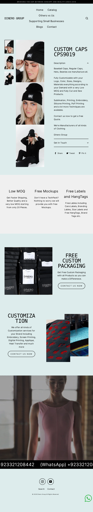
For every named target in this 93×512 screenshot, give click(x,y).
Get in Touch (60, 143)
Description (59, 63)
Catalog (52, 9)
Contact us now (72, 286)
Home (39, 9)
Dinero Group (14, 18)
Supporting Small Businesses (46, 21)
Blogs (39, 26)
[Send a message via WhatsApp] (88, 498)
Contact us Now (21, 354)
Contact (52, 26)
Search (41, 489)
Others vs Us (46, 15)
